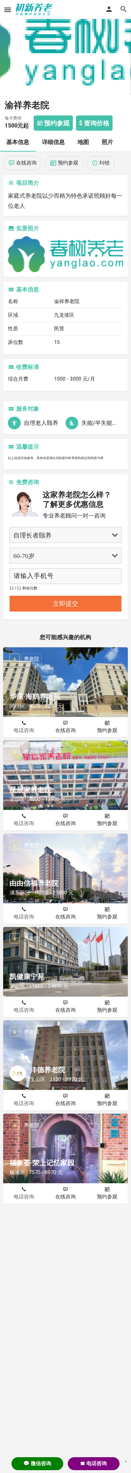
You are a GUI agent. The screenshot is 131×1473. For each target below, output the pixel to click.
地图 (83, 142)
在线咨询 (65, 730)
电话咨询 (24, 730)
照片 (107, 142)
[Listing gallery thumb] (65, 254)
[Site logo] (34, 9)
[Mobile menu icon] (7, 9)
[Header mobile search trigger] (124, 9)
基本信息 (17, 142)
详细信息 (53, 142)
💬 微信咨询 (37, 1463)
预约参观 (107, 730)
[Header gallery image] (65, 47)
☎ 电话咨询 (93, 1463)
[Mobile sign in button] (109, 9)
